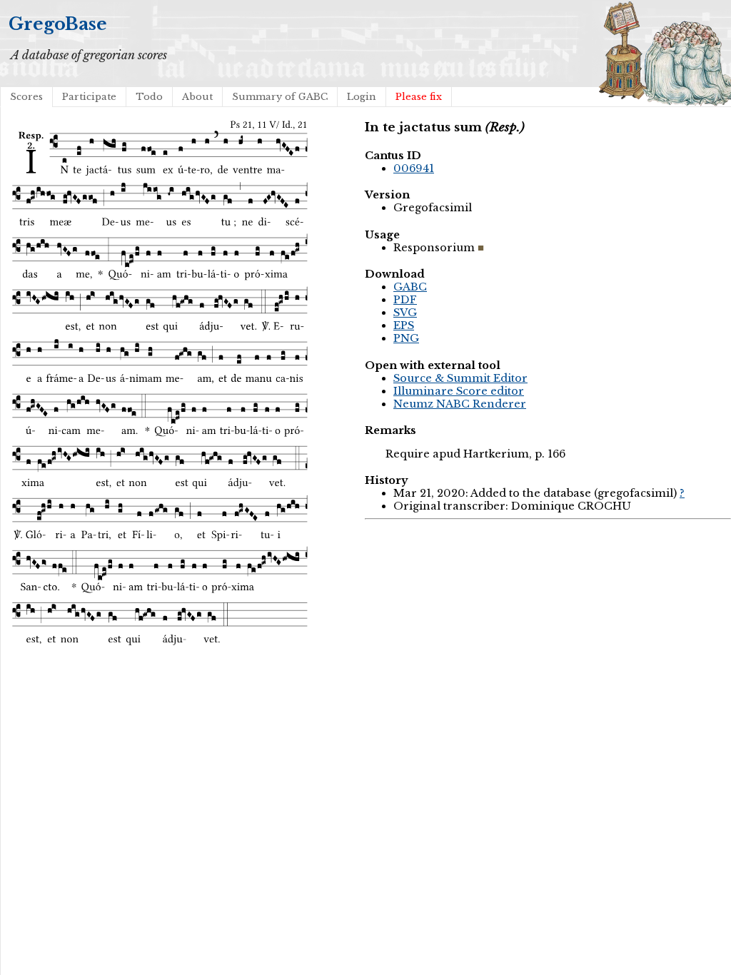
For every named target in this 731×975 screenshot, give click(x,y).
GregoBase (58, 24)
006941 (413, 168)
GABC (410, 287)
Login (361, 97)
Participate (89, 97)
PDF (405, 299)
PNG (406, 338)
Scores (26, 97)
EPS (403, 325)
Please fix (418, 97)
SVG (405, 312)
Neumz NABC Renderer (459, 404)
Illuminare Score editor (458, 391)
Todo (149, 97)
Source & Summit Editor (460, 378)
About (197, 97)
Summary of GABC (280, 97)
